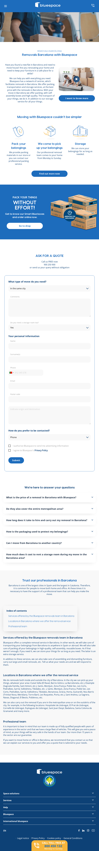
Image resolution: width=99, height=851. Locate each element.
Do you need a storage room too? (24, 322)
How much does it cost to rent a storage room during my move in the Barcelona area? (46, 556)
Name (12, 341)
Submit (16, 460)
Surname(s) (15, 354)
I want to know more (76, 98)
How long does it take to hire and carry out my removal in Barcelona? (46, 520)
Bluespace (8, 814)
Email (12, 381)
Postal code (15, 394)
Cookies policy (54, 838)
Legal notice (23, 838)
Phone (13, 367)
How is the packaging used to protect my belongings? (37, 531)
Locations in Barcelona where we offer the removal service (39, 621)
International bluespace (15, 821)
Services (7, 800)
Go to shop (25, 225)
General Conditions (73, 838)
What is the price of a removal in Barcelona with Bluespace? (41, 497)
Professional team (17, 626)
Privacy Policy (41, 450)
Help (5, 807)
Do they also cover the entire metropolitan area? (34, 508)
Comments (15, 296)
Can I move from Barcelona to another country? (34, 543)
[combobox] (11, 373)
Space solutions (11, 793)
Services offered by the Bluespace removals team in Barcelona (41, 616)
